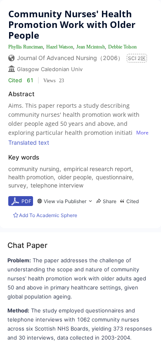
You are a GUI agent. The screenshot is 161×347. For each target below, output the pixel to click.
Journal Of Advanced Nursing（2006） (70, 57)
